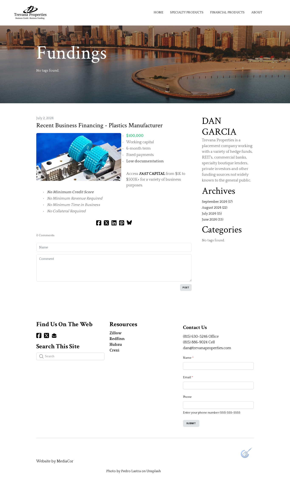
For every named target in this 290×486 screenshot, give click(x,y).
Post (186, 287)
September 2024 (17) (217, 202)
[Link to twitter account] (46, 335)
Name (187, 358)
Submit (191, 423)
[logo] (30, 12)
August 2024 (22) (214, 208)
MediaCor (65, 461)
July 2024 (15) (212, 213)
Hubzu (116, 345)
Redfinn (117, 339)
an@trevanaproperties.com (208, 348)
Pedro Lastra (131, 471)
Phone (187, 397)
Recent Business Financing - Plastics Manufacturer (99, 125)
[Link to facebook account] (38, 335)
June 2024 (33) (212, 219)
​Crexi (114, 350)
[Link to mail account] (54, 335)
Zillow (115, 333)
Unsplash (153, 471)
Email (187, 377)
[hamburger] (51, 10)
